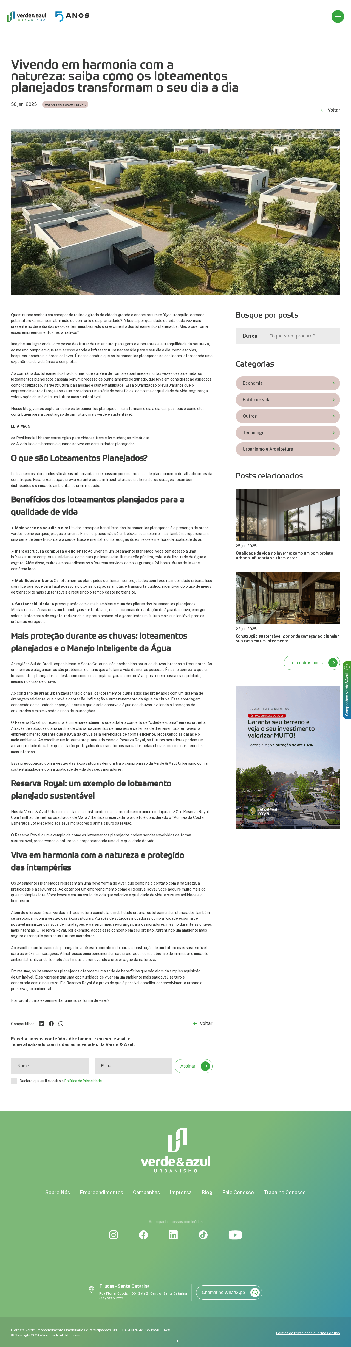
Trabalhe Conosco (285, 1192)
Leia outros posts (306, 662)
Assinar (187, 1066)
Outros (250, 416)
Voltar (334, 110)
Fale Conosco (238, 1192)
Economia (253, 383)
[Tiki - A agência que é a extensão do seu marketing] (176, 1341)
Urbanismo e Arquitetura (268, 449)
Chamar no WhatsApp (223, 1292)
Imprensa (181, 1192)
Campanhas (146, 1192)
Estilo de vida (257, 399)
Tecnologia (254, 432)
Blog (207, 1192)
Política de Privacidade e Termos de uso (308, 1333)
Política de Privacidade (83, 1081)
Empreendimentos (101, 1192)
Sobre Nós (57, 1192)
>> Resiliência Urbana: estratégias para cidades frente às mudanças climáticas (80, 438)
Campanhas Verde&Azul (347, 694)
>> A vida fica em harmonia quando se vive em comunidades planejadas (73, 443)
